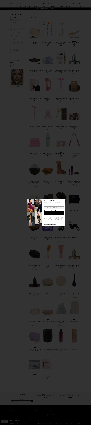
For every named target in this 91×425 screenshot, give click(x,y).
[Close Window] (64, 200)
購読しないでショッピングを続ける (50, 224)
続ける (54, 213)
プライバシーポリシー (60, 218)
